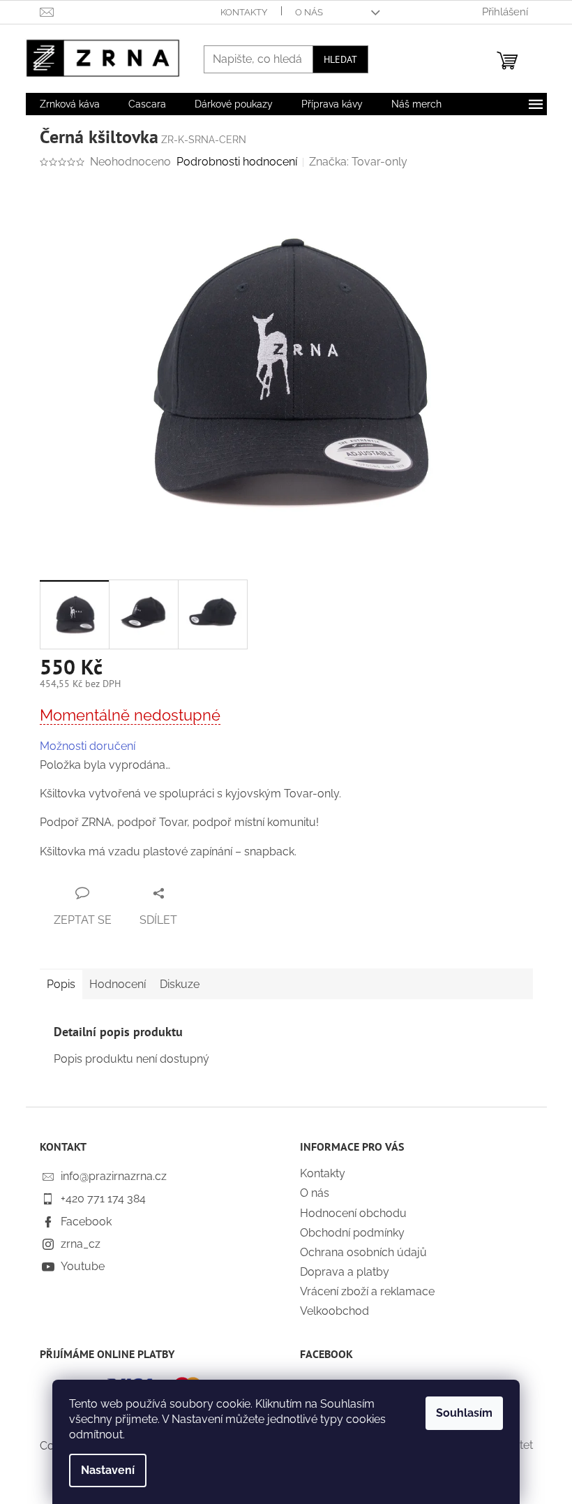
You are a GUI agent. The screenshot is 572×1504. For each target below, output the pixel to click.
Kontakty (243, 12)
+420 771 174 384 (103, 1198)
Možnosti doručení (87, 746)
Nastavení (108, 1470)
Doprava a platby (344, 1271)
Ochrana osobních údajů (363, 1252)
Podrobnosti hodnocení (236, 161)
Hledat (340, 59)
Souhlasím (464, 1413)
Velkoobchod (334, 1311)
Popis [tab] (61, 984)
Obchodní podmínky (352, 1232)
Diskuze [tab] (180, 984)
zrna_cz (80, 1244)
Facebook (86, 1221)
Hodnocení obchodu (353, 1213)
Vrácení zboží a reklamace (367, 1291)
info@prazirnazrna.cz (114, 1176)
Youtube (83, 1266)
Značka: (358, 161)
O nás (309, 12)
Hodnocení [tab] (117, 984)
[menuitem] (70, 104)
